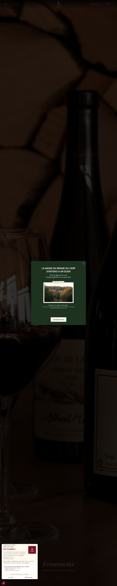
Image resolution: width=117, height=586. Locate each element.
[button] (83, 263)
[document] (58, 293)
